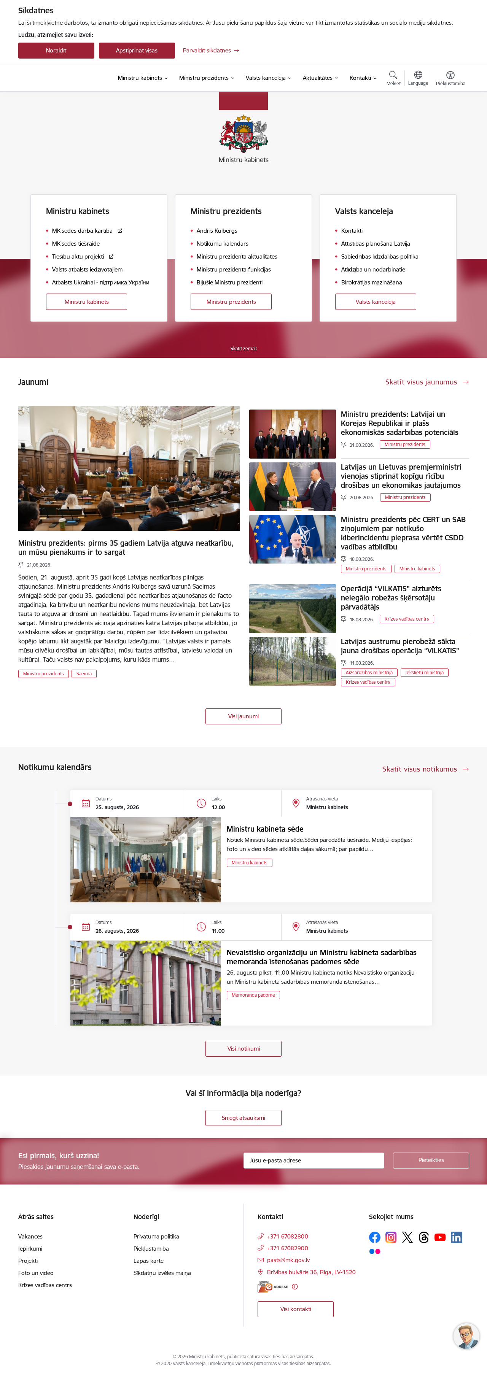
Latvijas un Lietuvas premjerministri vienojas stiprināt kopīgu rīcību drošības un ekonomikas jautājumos (401, 476)
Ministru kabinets (87, 301)
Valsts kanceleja (376, 301)
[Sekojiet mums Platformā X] (407, 1237)
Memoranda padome (253, 995)
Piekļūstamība (151, 1248)
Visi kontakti (295, 1309)
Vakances (30, 1236)
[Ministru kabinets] (59, 78)
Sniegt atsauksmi (243, 1117)
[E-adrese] (273, 1286)
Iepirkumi (30, 1248)
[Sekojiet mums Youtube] (440, 1237)
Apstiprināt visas (137, 50)
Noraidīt (56, 50)
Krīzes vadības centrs (407, 619)
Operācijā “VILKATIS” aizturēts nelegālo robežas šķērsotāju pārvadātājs (391, 597)
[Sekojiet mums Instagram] (391, 1237)
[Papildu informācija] (295, 1286)
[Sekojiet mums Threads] (424, 1237)
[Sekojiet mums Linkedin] (456, 1237)
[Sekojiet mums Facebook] (374, 1237)
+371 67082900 (287, 1248)
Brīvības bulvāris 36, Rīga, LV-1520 (311, 1272)
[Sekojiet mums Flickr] (374, 1251)
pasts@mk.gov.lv (288, 1260)
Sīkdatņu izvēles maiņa (162, 1273)
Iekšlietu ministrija (425, 672)
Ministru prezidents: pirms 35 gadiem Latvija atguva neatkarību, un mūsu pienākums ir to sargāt (126, 547)
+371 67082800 (287, 1236)
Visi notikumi (244, 1048)
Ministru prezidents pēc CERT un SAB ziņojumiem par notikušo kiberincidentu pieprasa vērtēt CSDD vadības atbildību (403, 533)
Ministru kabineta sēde (265, 829)
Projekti (28, 1260)
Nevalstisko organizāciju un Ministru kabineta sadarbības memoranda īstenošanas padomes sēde (322, 957)
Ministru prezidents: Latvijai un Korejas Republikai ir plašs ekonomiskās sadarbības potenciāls (399, 423)
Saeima (84, 673)
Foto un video (36, 1273)
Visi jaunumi (243, 716)
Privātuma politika (156, 1236)
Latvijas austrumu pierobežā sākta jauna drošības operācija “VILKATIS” (400, 646)
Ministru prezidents (231, 301)
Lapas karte (149, 1260)
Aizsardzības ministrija (369, 672)
